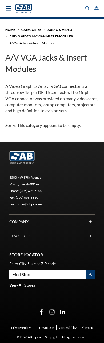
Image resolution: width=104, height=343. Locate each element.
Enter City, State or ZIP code (32, 263)
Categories (31, 30)
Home (10, 30)
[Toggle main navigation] (8, 8)
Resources (19, 235)
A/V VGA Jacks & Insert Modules (31, 43)
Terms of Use (45, 328)
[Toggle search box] (87, 8)
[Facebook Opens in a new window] (41, 312)
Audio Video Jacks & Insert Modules (41, 36)
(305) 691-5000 (31, 191)
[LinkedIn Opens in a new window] (62, 312)
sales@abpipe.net (30, 204)
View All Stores (22, 285)
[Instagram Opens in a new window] (52, 312)
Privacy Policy (21, 328)
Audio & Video (59, 30)
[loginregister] (96, 8)
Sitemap (87, 328)
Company (19, 221)
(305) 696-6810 (27, 197)
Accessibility (68, 328)
